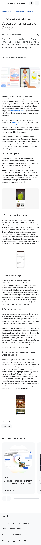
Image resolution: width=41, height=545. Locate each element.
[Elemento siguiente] (9, 498)
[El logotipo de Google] (5, 516)
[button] (38, 34)
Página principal (7, 11)
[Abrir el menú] (2, 3)
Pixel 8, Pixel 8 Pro (18, 123)
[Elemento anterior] (4, 498)
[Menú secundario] (37, 3)
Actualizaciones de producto (24, 11)
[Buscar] (31, 3)
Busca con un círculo (17, 111)
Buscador (7, 426)
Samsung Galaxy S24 (9, 125)
